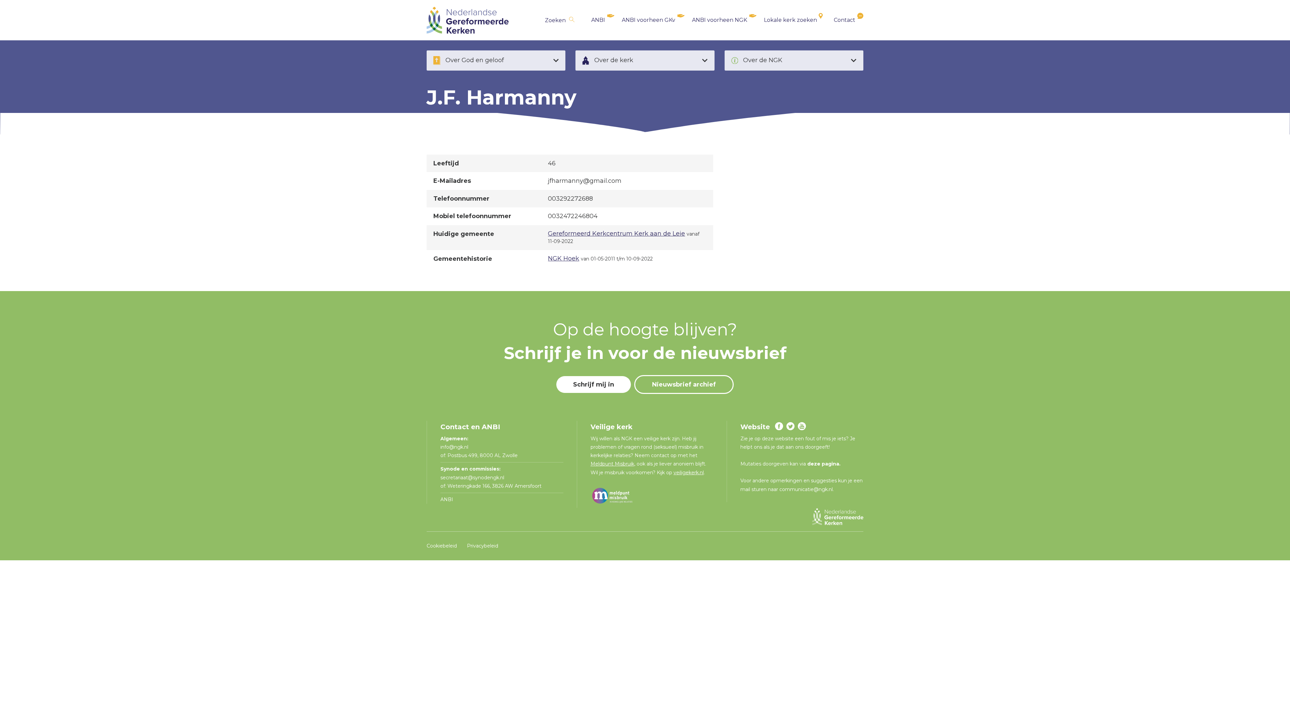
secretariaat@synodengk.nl (472, 478)
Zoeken (555, 20)
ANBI (598, 20)
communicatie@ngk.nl (806, 489)
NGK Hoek (563, 258)
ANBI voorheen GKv (648, 20)
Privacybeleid (482, 546)
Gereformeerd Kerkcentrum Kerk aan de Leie (616, 233)
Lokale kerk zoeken (790, 20)
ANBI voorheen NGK (719, 20)
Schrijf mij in (593, 384)
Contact (844, 20)
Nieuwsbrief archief (684, 384)
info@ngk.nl (455, 447)
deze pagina (823, 464)
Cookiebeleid (442, 546)
